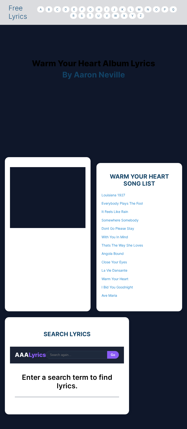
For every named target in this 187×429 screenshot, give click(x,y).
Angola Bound (113, 253)
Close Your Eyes (114, 262)
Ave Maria (109, 295)
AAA (30, 354)
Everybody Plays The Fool (122, 203)
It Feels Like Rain (115, 212)
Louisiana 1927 (113, 195)
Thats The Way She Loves (122, 245)
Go (113, 355)
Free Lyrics (18, 12)
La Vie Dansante (114, 270)
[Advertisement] (93, 123)
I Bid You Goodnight (117, 287)
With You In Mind (115, 237)
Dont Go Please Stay (118, 228)
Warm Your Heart (115, 279)
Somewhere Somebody (120, 220)
